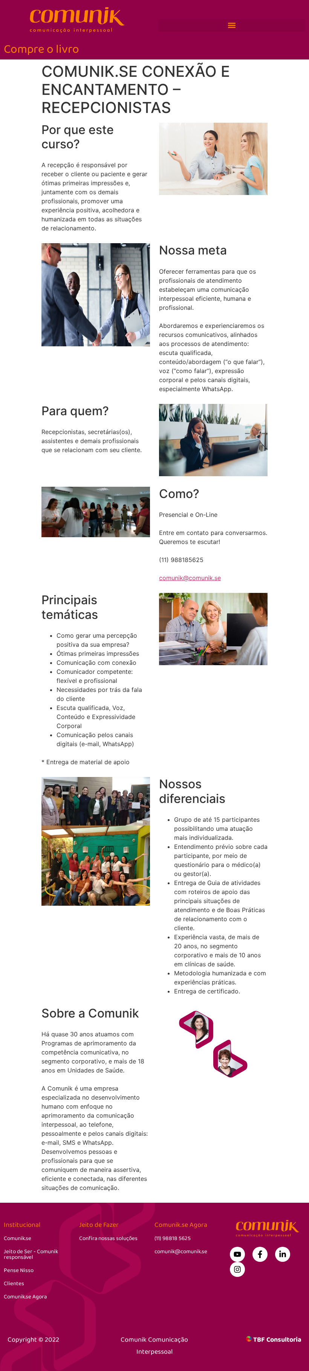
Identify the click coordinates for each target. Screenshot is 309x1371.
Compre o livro (41, 49)
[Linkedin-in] (282, 1254)
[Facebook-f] (260, 1254)
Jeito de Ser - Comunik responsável (31, 1254)
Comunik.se (17, 1238)
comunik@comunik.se (190, 578)
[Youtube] (237, 1254)
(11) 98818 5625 (172, 1238)
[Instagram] (237, 1269)
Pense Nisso (19, 1270)
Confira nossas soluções (108, 1238)
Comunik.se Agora (25, 1296)
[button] (231, 25)
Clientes (14, 1283)
